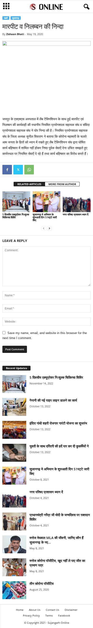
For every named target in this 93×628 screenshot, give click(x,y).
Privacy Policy (31, 615)
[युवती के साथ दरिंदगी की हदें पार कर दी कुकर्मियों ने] (14, 453)
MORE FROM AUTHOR (62, 184)
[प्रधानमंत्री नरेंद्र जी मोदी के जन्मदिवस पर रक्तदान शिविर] (14, 521)
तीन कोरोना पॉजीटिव (42, 583)
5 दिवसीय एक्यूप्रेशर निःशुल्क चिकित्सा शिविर (15, 216)
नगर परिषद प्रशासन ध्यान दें (75, 214)
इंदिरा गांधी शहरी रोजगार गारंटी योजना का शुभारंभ (58, 423)
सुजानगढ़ (15, 18)
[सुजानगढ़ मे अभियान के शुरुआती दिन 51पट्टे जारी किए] (47, 201)
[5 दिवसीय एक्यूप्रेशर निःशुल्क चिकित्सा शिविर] (16, 201)
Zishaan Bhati (15, 34)
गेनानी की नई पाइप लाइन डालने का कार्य (53, 400)
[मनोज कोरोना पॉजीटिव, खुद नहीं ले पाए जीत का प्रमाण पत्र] (14, 567)
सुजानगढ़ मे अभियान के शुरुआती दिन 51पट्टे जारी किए (45, 217)
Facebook (64, 615)
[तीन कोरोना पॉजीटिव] (14, 590)
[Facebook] (7, 169)
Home (19, 610)
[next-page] (49, 228)
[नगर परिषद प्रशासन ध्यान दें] (77, 201)
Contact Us (52, 610)
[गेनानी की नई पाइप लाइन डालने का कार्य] (14, 407)
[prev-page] (43, 228)
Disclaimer (71, 610)
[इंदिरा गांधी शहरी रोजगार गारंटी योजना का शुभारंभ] (14, 430)
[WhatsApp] (29, 169)
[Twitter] (18, 169)
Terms (49, 615)
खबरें (6, 18)
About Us (34, 610)
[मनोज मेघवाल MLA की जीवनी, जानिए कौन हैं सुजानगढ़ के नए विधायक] (14, 544)
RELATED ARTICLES (29, 184)
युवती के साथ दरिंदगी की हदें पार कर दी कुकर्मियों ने (59, 446)
